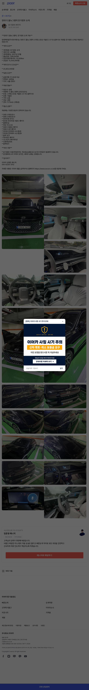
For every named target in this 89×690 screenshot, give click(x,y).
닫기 (61, 368)
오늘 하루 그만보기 (32, 368)
